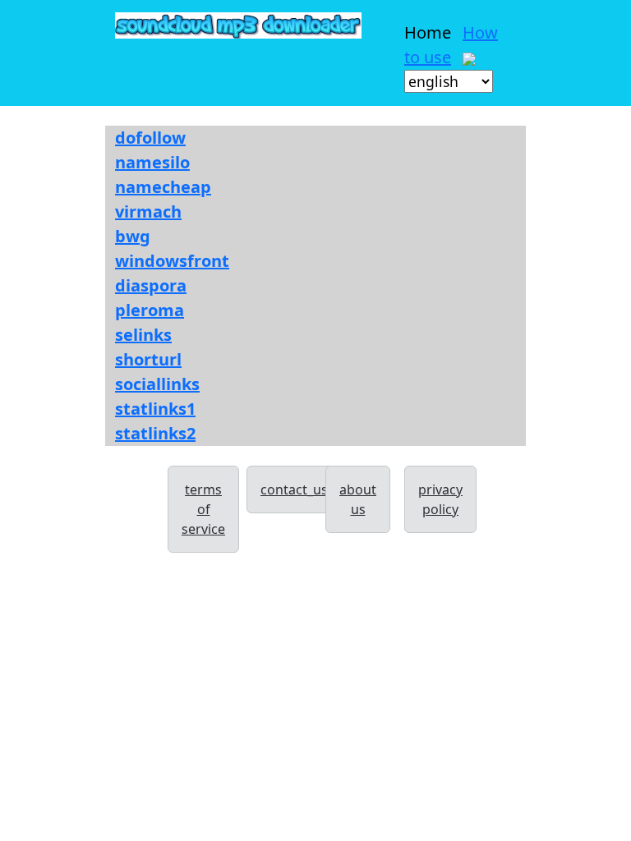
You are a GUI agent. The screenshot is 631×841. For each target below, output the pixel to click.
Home (427, 32)
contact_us (294, 489)
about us (357, 499)
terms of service (203, 509)
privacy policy (440, 499)
